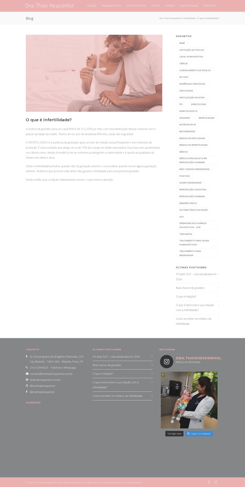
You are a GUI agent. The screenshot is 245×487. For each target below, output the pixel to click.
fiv (180, 104)
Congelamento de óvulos (195, 70)
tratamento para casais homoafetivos (194, 242)
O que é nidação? (186, 296)
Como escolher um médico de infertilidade (193, 321)
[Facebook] (209, 482)
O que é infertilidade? (49, 119)
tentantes (185, 234)
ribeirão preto (188, 203)
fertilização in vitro (192, 97)
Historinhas (189, 5)
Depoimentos (136, 5)
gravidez (184, 117)
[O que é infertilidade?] (94, 73)
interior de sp (187, 124)
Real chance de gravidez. (190, 288)
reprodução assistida (192, 189)
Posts (155, 5)
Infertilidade (206, 117)
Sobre (91, 5)
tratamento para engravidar (190, 253)
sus (181, 216)
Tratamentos (111, 5)
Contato (209, 5)
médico (183, 151)
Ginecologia (198, 104)
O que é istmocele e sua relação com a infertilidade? (195, 307)
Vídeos (170, 5)
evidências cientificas (192, 83)
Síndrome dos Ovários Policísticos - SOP (193, 225)
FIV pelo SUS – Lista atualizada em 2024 (196, 276)
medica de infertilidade (193, 144)
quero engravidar (190, 182)
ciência (183, 63)
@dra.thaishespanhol (42, 386)
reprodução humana (192, 196)
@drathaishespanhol (42, 392)
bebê (182, 43)
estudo (183, 76)
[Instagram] (215, 482)
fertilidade (186, 90)
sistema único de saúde (193, 209)
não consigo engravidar (194, 169)
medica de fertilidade (192, 138)
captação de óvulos (191, 49)
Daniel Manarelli (134, 482)
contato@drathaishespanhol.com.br (51, 374)
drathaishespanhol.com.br (45, 380)
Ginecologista (188, 111)
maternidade (187, 131)
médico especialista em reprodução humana (193, 160)
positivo (184, 175)
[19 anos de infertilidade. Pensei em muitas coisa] (189, 400)
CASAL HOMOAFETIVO (191, 56)
